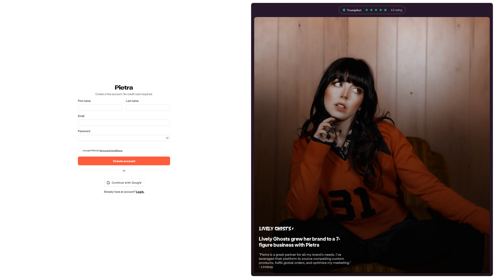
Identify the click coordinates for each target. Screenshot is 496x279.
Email (81, 116)
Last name (132, 100)
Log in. (140, 191)
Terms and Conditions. (111, 150)
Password (84, 131)
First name (84, 100)
